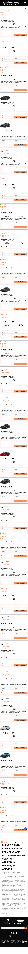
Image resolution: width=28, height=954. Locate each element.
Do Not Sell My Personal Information (16, 941)
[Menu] (25, 3)
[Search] (25, 928)
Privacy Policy (21, 940)
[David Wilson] (11, 2)
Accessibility (12, 940)
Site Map (3, 941)
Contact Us (5, 940)
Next (21, 842)
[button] (25, 828)
